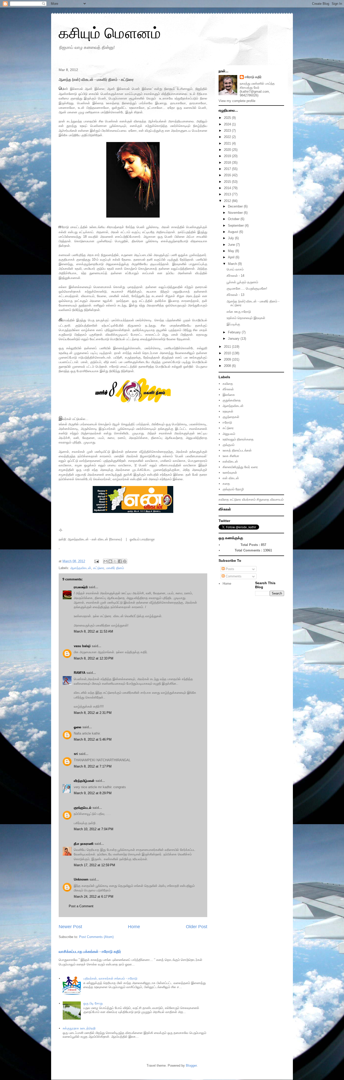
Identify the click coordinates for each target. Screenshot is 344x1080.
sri (76, 754)
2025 (228, 118)
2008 (228, 366)
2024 (228, 124)
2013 (228, 194)
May (231, 251)
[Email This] (105, 561)
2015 (228, 182)
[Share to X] (115, 561)
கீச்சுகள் (228, 389)
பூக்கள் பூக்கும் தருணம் (242, 282)
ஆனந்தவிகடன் (80, 568)
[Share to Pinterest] (124, 561)
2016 (228, 175)
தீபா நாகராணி (83, 844)
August (233, 232)
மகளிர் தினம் (115, 568)
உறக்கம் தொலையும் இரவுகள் (246, 318)
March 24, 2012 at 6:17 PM (93, 896)
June (232, 245)
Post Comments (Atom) (96, 937)
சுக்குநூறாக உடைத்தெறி (79, 1028)
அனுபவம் (229, 434)
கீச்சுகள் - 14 (235, 275)
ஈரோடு (227, 422)
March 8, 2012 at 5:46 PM (93, 739)
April (231, 257)
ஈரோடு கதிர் (253, 77)
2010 (228, 353)
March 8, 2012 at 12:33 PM (93, 658)
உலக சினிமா (231, 456)
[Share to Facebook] (119, 561)
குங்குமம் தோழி (233, 489)
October (234, 219)
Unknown (81, 879)
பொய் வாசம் (235, 269)
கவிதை (228, 384)
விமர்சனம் (249, 499)
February (235, 332)
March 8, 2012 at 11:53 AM (93, 631)
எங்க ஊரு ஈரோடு (239, 311)
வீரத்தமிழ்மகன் (84, 781)
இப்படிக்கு (233, 324)
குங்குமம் (228, 445)
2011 (228, 347)
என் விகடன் (231, 478)
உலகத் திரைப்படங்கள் (237, 450)
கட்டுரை (98, 568)
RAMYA (79, 673)
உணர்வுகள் (230, 472)
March (233, 264)
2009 (228, 359)
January (234, 338)
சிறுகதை (263, 499)
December (236, 206)
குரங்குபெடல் (82, 808)
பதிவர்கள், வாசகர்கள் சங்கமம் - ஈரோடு (110, 978)
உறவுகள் (228, 411)
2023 (228, 130)
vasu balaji (82, 646)
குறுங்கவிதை (232, 400)
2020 (228, 150)
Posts (229, 569)
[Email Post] (96, 561)
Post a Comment (81, 906)
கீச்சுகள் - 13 (235, 295)
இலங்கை (229, 395)
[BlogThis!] (110, 561)
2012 (228, 201)
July (231, 238)
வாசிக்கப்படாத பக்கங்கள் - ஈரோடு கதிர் (90, 951)
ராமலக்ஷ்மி (81, 587)
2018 (228, 162)
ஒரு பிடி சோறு (93, 1003)
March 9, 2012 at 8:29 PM (93, 793)
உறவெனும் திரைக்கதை (238, 439)
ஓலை (77, 727)
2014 (228, 188)
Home (134, 926)
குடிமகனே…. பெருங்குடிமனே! (247, 288)
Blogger (191, 1065)
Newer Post (70, 926)
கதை (226, 483)
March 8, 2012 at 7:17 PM (93, 766)
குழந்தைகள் (231, 417)
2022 (228, 137)
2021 (228, 143)
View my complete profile (237, 101)
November (236, 213)
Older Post (196, 926)
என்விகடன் (230, 461)
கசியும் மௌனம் (110, 33)
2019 (228, 156)
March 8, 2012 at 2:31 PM (93, 713)
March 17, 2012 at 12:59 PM (94, 865)
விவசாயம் (277, 499)
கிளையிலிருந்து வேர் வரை (240, 467)
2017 (228, 169)
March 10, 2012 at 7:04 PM (93, 829)
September (236, 225)
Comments (233, 576)
